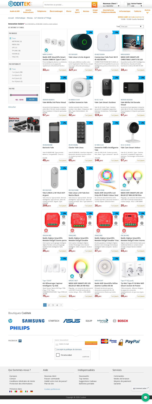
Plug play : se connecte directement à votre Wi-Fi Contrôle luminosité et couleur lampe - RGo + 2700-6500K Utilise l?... (133, 199)
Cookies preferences (52, 389)
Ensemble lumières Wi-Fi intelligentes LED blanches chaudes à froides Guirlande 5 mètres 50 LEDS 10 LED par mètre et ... (133, 64)
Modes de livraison (121, 378)
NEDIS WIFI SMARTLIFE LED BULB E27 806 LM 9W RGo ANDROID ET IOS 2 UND (132, 194)
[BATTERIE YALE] (54, 132)
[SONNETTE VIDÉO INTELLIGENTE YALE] (107, 132)
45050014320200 (126, 100)
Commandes (119, 376)
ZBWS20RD (72, 235)
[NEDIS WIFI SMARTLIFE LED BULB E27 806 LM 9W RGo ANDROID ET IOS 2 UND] (133, 177)
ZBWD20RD (98, 235)
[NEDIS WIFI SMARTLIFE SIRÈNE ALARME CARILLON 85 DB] (107, 268)
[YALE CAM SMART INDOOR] (133, 132)
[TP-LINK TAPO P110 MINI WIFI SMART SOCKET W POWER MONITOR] (133, 268)
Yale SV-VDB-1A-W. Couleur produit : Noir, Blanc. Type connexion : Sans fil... (107, 153)
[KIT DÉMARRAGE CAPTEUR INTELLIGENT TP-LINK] (54, 268)
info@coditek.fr (136, 17)
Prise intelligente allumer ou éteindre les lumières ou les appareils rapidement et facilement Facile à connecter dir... (55, 64)
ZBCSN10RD (125, 235)
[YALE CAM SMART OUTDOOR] (107, 87)
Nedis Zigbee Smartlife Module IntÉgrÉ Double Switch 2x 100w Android (79, 239)
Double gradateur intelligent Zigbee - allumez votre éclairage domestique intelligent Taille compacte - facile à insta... (106, 245)
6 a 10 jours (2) (17, 81)
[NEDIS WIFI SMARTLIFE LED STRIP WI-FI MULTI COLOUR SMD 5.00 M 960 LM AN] (107, 177)
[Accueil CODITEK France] (24, 3)
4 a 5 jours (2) (16, 78)
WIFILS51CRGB (99, 190)
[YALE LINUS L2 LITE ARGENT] (81, 42)
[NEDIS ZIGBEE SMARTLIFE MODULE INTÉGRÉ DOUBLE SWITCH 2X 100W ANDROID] (81, 223)
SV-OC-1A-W (99, 100)
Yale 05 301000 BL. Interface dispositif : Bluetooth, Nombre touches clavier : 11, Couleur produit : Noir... (81, 154)
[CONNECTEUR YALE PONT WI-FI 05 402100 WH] (107, 42)
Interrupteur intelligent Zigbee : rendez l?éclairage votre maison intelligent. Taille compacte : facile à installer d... (80, 245)
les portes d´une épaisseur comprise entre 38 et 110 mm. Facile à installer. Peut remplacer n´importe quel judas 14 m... (54, 109)
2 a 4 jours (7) (16, 75)
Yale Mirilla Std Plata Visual (54, 102)
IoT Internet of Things (42, 18)
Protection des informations (21, 383)
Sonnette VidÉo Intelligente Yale (106, 148)
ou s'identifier (110, 4)
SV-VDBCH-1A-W (74, 100)
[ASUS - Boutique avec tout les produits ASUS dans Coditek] (72, 320)
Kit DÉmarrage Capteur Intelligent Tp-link (52, 284)
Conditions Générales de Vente (22, 381)
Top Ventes (84, 378)
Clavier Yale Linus (76, 147)
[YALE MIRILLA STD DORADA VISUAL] (133, 87)
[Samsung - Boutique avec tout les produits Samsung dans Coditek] (33, 320)
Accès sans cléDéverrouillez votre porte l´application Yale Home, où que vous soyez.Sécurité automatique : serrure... (81, 64)
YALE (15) (15, 57)
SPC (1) (14, 47)
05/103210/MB (73, 190)
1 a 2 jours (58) (17, 72)
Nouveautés (84, 376)
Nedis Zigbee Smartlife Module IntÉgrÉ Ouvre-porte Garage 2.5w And (55, 239)
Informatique (20, 18)
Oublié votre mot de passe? (55, 381)
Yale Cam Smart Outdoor (105, 102)
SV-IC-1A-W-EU (125, 145)
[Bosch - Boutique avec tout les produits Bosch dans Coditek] (120, 320)
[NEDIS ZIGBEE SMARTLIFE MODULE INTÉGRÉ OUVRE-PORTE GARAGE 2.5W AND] (54, 223)
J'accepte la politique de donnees (69, 349)
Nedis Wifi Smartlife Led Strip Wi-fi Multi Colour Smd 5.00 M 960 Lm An (106, 194)
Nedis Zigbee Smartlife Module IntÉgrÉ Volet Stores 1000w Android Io (133, 239)
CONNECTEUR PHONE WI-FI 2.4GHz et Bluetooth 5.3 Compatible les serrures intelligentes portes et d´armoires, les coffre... (107, 64)
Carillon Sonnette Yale (78, 102)
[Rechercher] (94, 5)
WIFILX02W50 (125, 54)
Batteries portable (86, 383)
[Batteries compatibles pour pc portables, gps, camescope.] (24, 124)
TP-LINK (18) (16, 51)
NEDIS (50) (15, 44)
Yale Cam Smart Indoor (130, 147)
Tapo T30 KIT (47, 281)
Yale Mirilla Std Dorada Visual (130, 103)
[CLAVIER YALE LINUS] (81, 132)
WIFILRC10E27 (73, 281)
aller (31, 99)
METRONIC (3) (17, 41)
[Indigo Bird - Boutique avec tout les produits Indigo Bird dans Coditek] (103, 320)
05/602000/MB (47, 145)
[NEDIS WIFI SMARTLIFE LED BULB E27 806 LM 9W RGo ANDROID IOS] (81, 268)
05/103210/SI (47, 190)
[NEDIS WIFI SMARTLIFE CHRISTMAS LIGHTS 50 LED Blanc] (133, 42)
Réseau (30, 18)
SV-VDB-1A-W (99, 145)
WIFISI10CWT (99, 281)
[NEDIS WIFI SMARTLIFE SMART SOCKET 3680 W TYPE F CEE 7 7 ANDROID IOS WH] (54, 42)
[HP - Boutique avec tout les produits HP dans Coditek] (14, 320)
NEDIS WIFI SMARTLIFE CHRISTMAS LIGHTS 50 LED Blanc (132, 58)
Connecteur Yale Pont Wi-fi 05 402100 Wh (106, 58)
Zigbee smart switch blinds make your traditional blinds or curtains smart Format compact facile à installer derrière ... (133, 245)
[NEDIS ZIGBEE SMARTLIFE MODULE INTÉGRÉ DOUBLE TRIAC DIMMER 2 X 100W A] (107, 223)
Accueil (11, 18)
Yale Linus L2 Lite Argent (79, 57)
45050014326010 (48, 100)
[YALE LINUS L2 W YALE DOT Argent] (54, 177)
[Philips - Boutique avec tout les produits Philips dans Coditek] (20, 328)
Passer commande (52, 378)
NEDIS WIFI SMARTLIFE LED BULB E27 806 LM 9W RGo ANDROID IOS (80, 284)
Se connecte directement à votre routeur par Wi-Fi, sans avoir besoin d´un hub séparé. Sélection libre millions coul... (106, 199)
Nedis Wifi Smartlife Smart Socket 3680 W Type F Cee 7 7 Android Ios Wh (54, 58)
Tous (14, 38)
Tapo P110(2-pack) (127, 281)
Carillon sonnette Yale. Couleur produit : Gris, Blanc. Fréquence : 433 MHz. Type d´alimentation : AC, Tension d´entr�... (80, 109)
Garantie (117, 383)
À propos (13, 376)
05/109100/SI (73, 54)
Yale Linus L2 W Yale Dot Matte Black (79, 194)
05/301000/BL (73, 145)
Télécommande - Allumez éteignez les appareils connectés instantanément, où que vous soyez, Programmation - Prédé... (132, 290)
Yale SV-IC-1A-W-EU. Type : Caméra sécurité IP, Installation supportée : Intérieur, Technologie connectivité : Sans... (132, 154)
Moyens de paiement (122, 381)
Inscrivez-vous (91, 343)
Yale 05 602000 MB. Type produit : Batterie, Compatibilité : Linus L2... (53, 153)
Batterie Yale (48, 147)
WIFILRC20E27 (125, 190)
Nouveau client (50, 376)
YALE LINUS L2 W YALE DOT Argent (54, 194)
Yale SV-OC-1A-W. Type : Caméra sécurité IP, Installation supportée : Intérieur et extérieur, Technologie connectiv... (106, 109)
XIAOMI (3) (15, 54)
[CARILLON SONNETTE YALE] (81, 87)
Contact (13, 378)
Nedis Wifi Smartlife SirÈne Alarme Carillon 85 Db (106, 284)
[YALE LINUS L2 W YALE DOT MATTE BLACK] (81, 177)
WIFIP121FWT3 (47, 54)
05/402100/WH (100, 54)
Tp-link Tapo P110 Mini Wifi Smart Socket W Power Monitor (132, 284)
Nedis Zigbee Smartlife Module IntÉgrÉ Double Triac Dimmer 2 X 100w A (107, 239)
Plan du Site (49, 383)
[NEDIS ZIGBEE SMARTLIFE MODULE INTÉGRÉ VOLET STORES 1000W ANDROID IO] (133, 223)
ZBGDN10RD (47, 235)
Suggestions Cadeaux (88, 381)
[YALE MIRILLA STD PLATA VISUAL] (54, 87)
